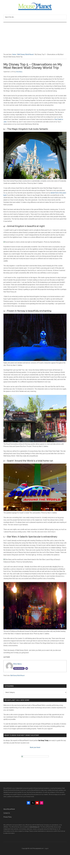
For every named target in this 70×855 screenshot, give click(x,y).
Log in (46, 848)
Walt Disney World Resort (17, 675)
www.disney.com (35, 827)
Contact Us (6, 813)
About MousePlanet (9, 809)
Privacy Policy (7, 817)
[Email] (26, 668)
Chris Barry (17, 664)
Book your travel (35, 747)
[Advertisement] (35, 36)
